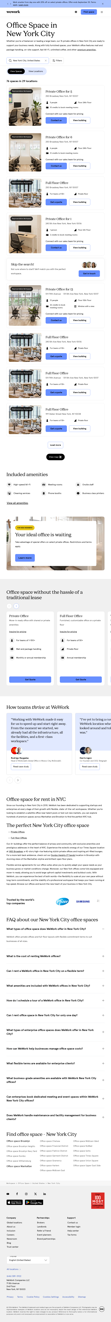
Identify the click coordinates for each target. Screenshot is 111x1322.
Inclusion (11, 1231)
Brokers (41, 1223)
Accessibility (68, 1297)
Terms (20, 1297)
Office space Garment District (54, 1156)
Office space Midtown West (86, 1141)
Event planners (44, 1235)
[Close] (103, 4)
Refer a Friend (44, 1231)
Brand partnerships (46, 1239)
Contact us (72, 1223)
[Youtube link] (7, 1194)
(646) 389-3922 (14, 1276)
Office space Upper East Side (87, 1165)
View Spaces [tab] (16, 71)
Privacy (10, 1297)
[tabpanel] (55, 263)
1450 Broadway (16, 851)
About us (11, 1227)
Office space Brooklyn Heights (20, 1146)
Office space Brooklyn (18, 1141)
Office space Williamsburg (18, 1161)
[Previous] (7, 3)
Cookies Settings (51, 1297)
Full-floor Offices (19, 838)
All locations (12, 1269)
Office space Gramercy (50, 1161)
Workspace (10, 1183)
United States (38, 1183)
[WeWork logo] (13, 11)
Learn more (23, 5)
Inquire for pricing (17, 632)
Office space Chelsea (50, 1141)
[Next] (10, 3)
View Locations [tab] (36, 71)
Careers (10, 1235)
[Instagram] (26, 1194)
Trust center (12, 1247)
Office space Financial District (54, 1146)
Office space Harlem (49, 1165)
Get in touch (89, 273)
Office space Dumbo (16, 1156)
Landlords (41, 1227)
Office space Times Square (85, 1156)
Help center (73, 1231)
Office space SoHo (82, 1151)
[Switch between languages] (76, 12)
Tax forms (71, 1235)
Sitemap (82, 1297)
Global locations (14, 1223)
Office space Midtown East (52, 1170)
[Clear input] (46, 60)
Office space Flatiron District (53, 1151)
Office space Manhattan (19, 1166)
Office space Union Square (85, 1161)
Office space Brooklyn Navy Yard (21, 1151)
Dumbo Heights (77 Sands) (63, 855)
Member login (73, 1227)
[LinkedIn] (44, 1194)
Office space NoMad (82, 1146)
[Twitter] (35, 1194)
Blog (9, 1243)
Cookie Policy (33, 1297)
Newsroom (12, 1239)
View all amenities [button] (17, 503)
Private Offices (18, 832)
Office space (23, 1183)
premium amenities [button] (86, 50)
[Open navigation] (102, 12)
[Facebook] (17, 1194)
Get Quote (30, 679)
